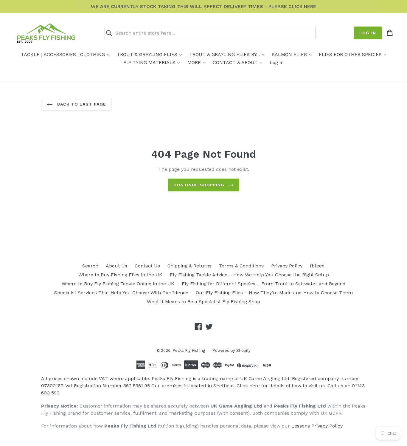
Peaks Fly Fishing (189, 350)
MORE (194, 62)
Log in (367, 32)
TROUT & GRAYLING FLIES (148, 54)
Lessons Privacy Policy (316, 426)
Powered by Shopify (231, 350)
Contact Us (147, 266)
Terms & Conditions (241, 266)
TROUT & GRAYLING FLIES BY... (225, 54)
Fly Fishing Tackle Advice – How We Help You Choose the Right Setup (249, 275)
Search (90, 266)
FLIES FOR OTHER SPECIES (351, 54)
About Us (116, 266)
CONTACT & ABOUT (236, 62)
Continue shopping (198, 184)
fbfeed (317, 266)
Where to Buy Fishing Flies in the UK (120, 275)
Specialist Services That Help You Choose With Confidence (121, 292)
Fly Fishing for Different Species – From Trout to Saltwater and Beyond (264, 284)
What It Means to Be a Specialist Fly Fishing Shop (203, 301)
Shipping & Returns (189, 266)
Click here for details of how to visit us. (281, 385)
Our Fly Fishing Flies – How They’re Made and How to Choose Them (274, 292)
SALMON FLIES (290, 54)
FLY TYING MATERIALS (150, 62)
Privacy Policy (286, 266)
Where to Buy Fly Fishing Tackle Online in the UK (118, 284)
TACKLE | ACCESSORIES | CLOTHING (63, 54)
